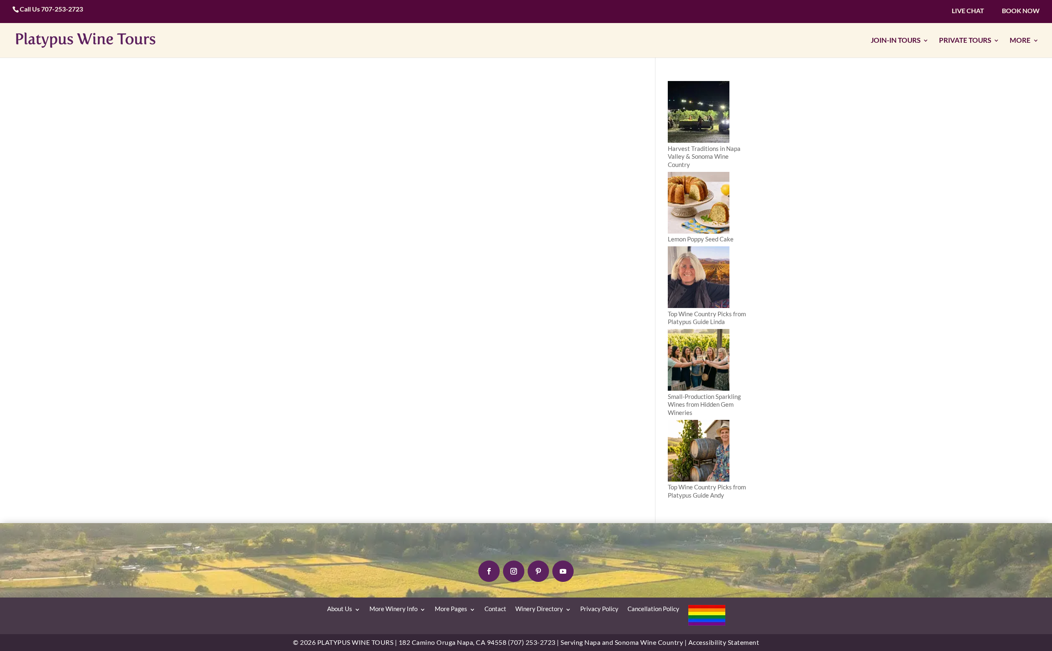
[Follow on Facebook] (489, 571)
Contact (495, 608)
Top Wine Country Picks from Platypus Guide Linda (707, 318)
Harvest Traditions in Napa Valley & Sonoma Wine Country (704, 156)
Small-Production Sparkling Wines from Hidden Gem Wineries (704, 404)
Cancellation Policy (653, 608)
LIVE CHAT (968, 10)
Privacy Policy (599, 608)
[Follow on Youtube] (563, 571)
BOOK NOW (1021, 10)
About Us (339, 608)
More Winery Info (393, 608)
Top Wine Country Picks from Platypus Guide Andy (707, 491)
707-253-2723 (62, 9)
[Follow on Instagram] (513, 571)
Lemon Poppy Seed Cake (701, 239)
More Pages (451, 608)
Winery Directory (539, 608)
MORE (1020, 40)
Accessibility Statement (723, 642)
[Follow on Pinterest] (538, 571)
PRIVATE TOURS (965, 40)
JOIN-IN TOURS (895, 40)
